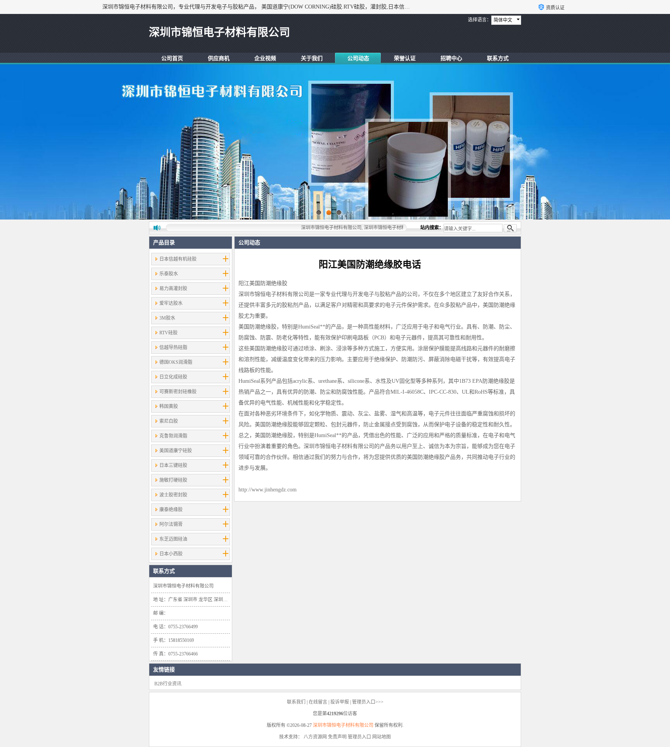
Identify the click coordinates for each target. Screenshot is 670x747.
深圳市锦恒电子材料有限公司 (343, 725)
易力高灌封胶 (173, 288)
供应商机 (219, 58)
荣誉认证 (405, 58)
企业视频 (265, 58)
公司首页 (172, 58)
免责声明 (337, 737)
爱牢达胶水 (171, 303)
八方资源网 (315, 737)
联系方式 (498, 58)
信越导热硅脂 (173, 347)
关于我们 (312, 58)
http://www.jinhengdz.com (267, 490)
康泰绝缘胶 (171, 509)
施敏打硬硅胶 (173, 480)
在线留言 (318, 702)
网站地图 (381, 737)
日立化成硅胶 (173, 377)
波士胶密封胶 (173, 495)
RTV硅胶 (168, 332)
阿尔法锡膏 (171, 524)
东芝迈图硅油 (173, 539)
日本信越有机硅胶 (178, 259)
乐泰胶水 (168, 274)
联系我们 (296, 702)
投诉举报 (339, 702)
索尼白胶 (168, 421)
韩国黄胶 (168, 406)
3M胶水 (167, 318)
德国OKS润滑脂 (175, 362)
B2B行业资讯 (167, 683)
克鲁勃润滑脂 (173, 436)
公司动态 (358, 58)
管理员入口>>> (367, 702)
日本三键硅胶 (173, 465)
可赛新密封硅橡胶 (178, 391)
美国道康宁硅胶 (175, 450)
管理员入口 (359, 737)
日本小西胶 (171, 554)
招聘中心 (451, 58)
